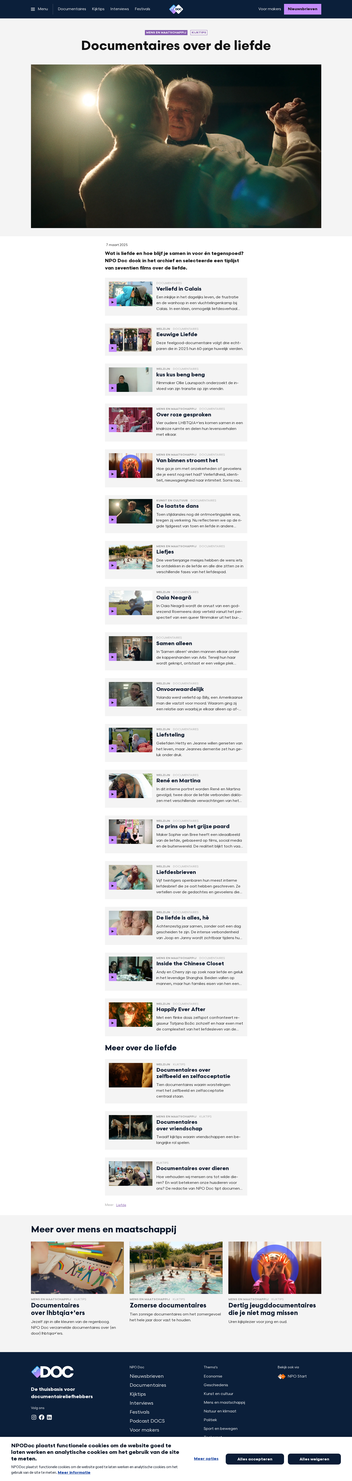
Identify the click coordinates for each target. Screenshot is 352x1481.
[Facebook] (42, 1417)
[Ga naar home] (176, 9)
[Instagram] (34, 1417)
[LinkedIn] (49, 1417)
